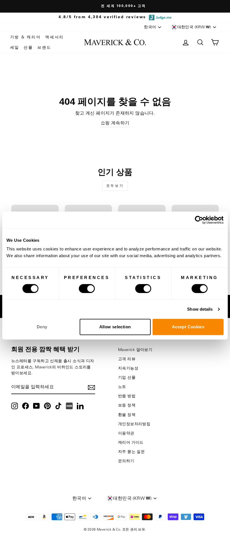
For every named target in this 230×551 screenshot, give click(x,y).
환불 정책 (126, 415)
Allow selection (115, 326)
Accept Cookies (188, 326)
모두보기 (115, 185)
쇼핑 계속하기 (115, 123)
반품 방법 (126, 396)
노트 (122, 387)
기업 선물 (126, 378)
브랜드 (44, 48)
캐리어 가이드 (131, 443)
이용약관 (126, 433)
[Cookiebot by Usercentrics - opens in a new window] (199, 220)
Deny (42, 326)
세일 (15, 48)
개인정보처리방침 (134, 424)
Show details (200, 309)
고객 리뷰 (126, 359)
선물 (28, 48)
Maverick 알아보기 (135, 350)
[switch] (87, 288)
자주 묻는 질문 (131, 452)
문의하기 (126, 461)
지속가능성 (128, 368)
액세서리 (54, 37)
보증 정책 (126, 405)
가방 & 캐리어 (25, 37)
